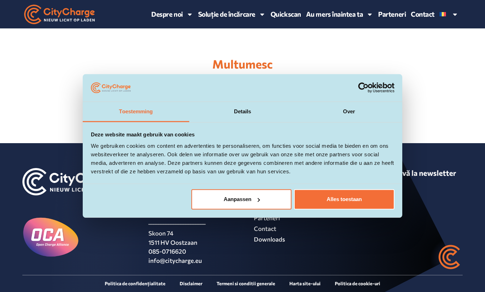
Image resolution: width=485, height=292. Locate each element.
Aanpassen (237, 199)
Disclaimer (191, 283)
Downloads (269, 239)
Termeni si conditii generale (246, 283)
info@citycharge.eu (175, 260)
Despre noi (167, 14)
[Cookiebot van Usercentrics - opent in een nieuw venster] (363, 87)
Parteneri (392, 14)
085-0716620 (167, 251)
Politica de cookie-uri (357, 283)
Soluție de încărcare (226, 14)
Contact (423, 14)
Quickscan (286, 14)
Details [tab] (242, 111)
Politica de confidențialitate (135, 283)
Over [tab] (349, 111)
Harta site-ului (305, 283)
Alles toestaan (344, 199)
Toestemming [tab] (136, 111)
